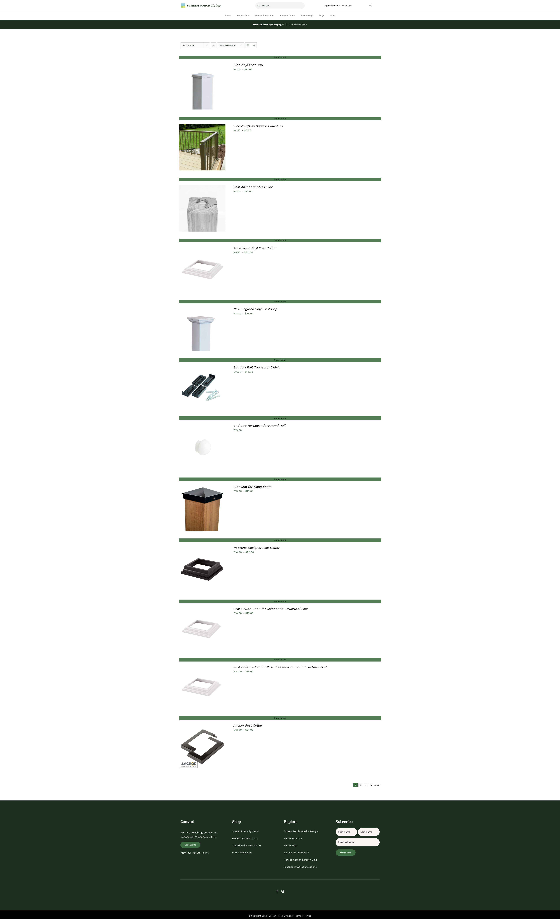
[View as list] (254, 45)
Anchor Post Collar (247, 725)
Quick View (202, 87)
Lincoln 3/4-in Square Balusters (258, 126)
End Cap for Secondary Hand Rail (259, 425)
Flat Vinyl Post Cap (248, 65)
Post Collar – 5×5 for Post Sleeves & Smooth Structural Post (280, 667)
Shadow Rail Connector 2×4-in (256, 367)
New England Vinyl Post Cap (255, 309)
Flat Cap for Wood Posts (252, 487)
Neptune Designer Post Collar (256, 548)
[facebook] (277, 891)
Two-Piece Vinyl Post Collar (254, 248)
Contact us (345, 5)
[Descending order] (213, 45)
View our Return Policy (194, 852)
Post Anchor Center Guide (253, 187)
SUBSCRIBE (345, 852)
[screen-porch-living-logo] (201, 4)
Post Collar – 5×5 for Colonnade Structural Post (270, 609)
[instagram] (282, 891)
